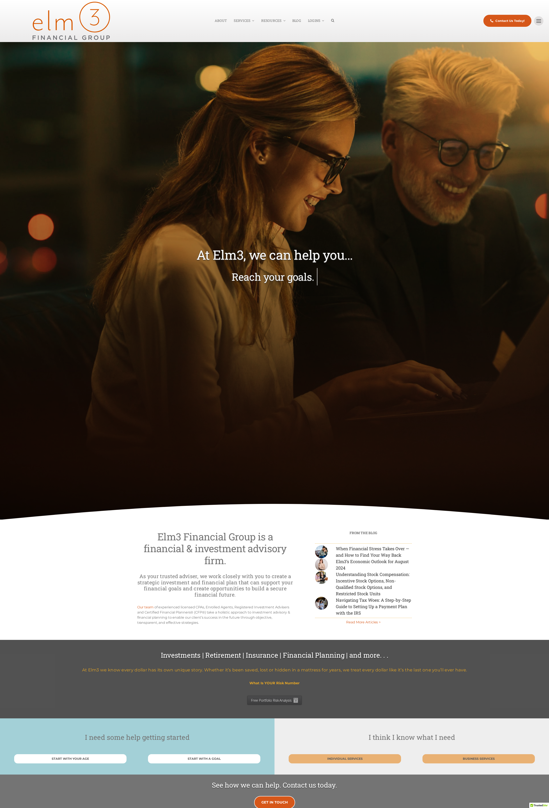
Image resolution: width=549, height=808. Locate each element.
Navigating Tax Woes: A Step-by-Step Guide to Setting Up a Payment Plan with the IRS (373, 606)
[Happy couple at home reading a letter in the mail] (321, 598)
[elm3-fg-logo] (71, 3)
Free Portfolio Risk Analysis (271, 700)
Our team (145, 607)
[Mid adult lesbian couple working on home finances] (321, 573)
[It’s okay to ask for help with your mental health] (321, 547)
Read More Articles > (363, 622)
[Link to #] (539, 21)
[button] (332, 21)
